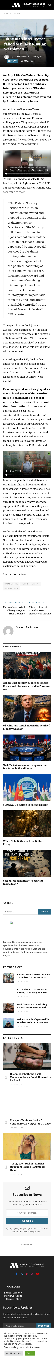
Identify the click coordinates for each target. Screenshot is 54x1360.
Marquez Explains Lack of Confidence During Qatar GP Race (30, 1122)
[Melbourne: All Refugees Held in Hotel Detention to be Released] (8, 1023)
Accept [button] (30, 1353)
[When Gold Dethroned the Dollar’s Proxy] (27, 823)
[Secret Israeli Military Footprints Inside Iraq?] (27, 863)
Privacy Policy (25, 1232)
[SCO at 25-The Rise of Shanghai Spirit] (27, 787)
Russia (25, 584)
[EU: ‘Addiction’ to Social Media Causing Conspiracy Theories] (8, 993)
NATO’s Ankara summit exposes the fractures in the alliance (24, 767)
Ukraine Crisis (11, 588)
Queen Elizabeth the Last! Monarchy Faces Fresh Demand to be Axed (30, 1077)
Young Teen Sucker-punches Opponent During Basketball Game (27, 1167)
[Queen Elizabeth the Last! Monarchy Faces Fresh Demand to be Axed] (27, 1056)
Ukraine (36, 584)
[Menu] (5, 4)
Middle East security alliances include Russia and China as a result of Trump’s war (26, 686)
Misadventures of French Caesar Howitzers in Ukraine (40, 610)
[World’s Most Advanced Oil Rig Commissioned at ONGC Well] (8, 1008)
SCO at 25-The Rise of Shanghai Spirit (25, 804)
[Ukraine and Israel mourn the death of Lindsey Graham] (27, 708)
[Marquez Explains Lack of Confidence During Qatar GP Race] (27, 1103)
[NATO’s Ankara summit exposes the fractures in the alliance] (27, 748)
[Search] (49, 4)
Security (12, 61)
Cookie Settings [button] (13, 1353)
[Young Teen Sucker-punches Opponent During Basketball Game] (27, 1146)
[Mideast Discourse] (28, 5)
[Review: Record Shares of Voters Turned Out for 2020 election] (8, 978)
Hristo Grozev (11, 584)
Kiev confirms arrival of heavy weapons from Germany (14, 610)
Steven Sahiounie (21, 57)
